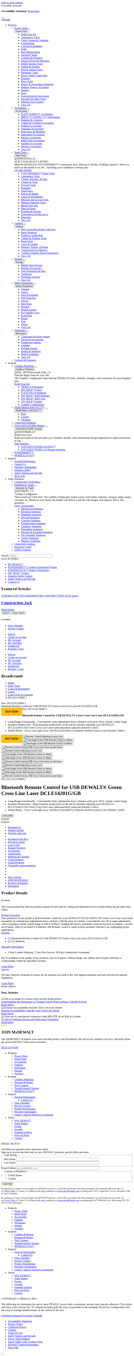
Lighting (25, 345)
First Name (9, 1159)
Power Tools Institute (19, 1338)
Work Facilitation (30, 354)
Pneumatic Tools (29, 72)
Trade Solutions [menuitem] (16, 479)
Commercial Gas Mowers (34, 250)
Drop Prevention (29, 295)
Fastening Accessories (32, 128)
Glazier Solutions (30, 538)
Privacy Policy (10, 1191)
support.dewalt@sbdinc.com (68, 1191)
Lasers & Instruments (32, 196)
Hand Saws (27, 191)
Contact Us (20, 464)
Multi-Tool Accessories (33, 140)
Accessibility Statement (20, 1321)
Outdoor (18, 223)
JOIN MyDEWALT (18, 880)
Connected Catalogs (24, 544)
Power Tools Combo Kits (34, 75)
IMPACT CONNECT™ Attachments (40, 117)
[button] (11, 712)
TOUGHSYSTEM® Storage (29, 425)
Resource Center (23, 546)
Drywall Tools (28, 185)
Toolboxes (26, 274)
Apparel (25, 289)
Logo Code (14, 845)
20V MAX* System (18, 573)
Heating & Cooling (31, 342)
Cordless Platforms (24, 366)
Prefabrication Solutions (33, 523)
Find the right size (17, 833)
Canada (12, 1178)
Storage (18, 259)
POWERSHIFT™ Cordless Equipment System (32, 567)
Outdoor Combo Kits (32, 235)
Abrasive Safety (22, 470)
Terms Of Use (15, 1333)
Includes (5, 932)
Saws (23, 93)
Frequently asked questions (22, 865)
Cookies (12, 1330)
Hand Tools (20, 152)
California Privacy (17, 1327)
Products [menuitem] (12, 25)
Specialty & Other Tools (33, 99)
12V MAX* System (31, 401)
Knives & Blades (30, 193)
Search (4, 555)
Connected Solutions (25, 422)
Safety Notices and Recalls (28, 473)
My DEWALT (15, 564)
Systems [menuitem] (12, 363)
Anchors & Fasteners (25, 360)
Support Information (24, 461)
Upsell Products (16, 862)
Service (5, 969)
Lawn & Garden (29, 244)
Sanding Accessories (31, 143)
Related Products (16, 848)
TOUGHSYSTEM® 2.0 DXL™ (38, 446)
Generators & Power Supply (35, 336)
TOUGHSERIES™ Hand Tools (38, 173)
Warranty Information (25, 467)
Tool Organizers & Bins (33, 271)
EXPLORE (8, 816)
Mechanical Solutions (32, 508)
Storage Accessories (31, 268)
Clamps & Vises (29, 182)
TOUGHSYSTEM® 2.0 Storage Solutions (43, 449)
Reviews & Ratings (18, 883)
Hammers (26, 188)
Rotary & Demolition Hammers (37, 84)
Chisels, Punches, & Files (34, 179)
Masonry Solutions (30, 541)
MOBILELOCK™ (24, 455)
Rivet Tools (27, 81)
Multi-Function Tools (32, 63)
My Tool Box (15, 643)
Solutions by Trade (24, 484)
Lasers (11, 691)
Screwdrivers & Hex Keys (34, 214)
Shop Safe (19, 476)
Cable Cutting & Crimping (34, 40)
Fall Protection (28, 298)
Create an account (17, 637)
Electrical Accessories (32, 339)
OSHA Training (22, 549)
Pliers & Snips (28, 208)
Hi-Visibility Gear (30, 312)
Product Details (16, 830)
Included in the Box (18, 839)
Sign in (11, 634)
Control (25, 416)
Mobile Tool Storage (31, 265)
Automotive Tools (30, 37)
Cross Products (15, 859)
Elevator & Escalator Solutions (37, 532)
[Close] (2, 1354)
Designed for (14, 827)
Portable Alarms (29, 348)
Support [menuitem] (12, 458)
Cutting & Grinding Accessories (37, 123)
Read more (33, 11)
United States (15, 1175)
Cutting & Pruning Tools (33, 238)
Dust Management (30, 52)
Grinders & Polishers (31, 58)
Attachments (14, 853)
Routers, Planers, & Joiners (35, 87)
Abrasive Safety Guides (20, 576)
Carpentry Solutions (31, 526)
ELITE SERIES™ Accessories (37, 114)
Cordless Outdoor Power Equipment (40, 253)
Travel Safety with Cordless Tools (25, 1341)
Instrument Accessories (33, 134)
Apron (24, 292)
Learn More (7, 966)
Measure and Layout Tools (35, 199)
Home (11, 683)
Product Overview (10, 915)
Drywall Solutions (30, 517)
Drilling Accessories (31, 126)
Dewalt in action (16, 842)
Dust (23, 414)
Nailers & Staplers (30, 66)
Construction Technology (27, 481)
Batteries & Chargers (31, 120)
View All (25, 104)
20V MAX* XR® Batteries (35, 395)
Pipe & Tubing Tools (31, 69)
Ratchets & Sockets (31, 211)
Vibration (26, 419)
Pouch (24, 318)
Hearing (25, 306)
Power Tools (20, 28)
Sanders (25, 90)
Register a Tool (16, 649)
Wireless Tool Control (32, 102)
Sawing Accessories (31, 146)
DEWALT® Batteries (32, 387)
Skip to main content (12, 2)
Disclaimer (13, 886)
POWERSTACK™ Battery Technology (29, 570)
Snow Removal (29, 232)
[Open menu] (2, 17)
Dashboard (13, 646)
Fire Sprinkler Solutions (33, 535)
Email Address (8, 1168)
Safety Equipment (23, 282)
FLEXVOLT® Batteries (33, 392)
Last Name (9, 1162)
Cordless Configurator (32, 404)
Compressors (27, 43)
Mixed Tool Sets (29, 205)
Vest (23, 321)
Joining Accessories (31, 137)
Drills (24, 49)
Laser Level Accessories (20, 694)
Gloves (24, 301)
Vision (24, 324)
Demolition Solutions (32, 529)
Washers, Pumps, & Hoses (34, 247)
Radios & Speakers (31, 351)
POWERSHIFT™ (24, 452)
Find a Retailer (15, 625)
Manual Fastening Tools (33, 202)
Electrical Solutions (31, 511)
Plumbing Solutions (31, 514)
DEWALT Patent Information (23, 1344)
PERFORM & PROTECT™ (29, 407)
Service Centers (16, 628)
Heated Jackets (28, 309)
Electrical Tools (29, 55)
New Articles (14, 877)
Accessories (20, 107)
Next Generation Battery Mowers (38, 229)
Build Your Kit (28, 34)
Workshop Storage (30, 277)
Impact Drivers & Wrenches (35, 60)
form (43, 1191)
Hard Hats (26, 303)
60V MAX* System (31, 390)
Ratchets (25, 78)
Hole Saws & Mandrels (33, 131)
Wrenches (26, 217)
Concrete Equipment (31, 46)
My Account (14, 640)
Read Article (7, 609)
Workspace (20, 330)
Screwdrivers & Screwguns (35, 96)
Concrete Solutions (31, 520)
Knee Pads (26, 315)
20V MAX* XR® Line (33, 398)
